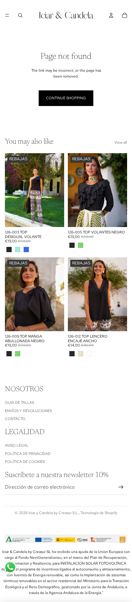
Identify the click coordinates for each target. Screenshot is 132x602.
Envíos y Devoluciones (28, 410)
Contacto (15, 418)
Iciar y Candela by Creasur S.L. (54, 512)
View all (121, 142)
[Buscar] (20, 15)
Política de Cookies (25, 461)
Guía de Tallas (19, 402)
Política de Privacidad (28, 453)
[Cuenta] (111, 15)
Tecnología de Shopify (98, 512)
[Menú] (7, 15)
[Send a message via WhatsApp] (10, 567)
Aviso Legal (17, 445)
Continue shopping (66, 98)
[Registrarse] (121, 487)
